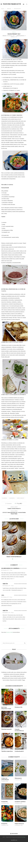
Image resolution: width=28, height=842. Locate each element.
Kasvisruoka (12, 498)
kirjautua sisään (9, 632)
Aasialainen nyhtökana (20, 801)
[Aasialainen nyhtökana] (21, 791)
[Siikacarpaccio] (21, 768)
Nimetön (5, 583)
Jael (2, 595)
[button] (3, 540)
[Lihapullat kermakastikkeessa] (21, 719)
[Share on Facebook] (17, 503)
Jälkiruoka (9, 8)
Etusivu (2, 8)
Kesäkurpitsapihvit (19, 751)
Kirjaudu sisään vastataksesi (20, 568)
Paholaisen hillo (18, 707)
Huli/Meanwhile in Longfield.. (10, 568)
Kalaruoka (4, 498)
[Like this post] (15, 503)
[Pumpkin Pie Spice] (14, 538)
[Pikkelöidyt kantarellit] (7, 719)
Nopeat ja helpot (20, 498)
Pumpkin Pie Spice (14, 556)
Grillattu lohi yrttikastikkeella (5, 779)
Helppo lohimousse (19, 823)
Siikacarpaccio (18, 778)
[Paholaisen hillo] (21, 697)
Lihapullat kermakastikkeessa (19, 730)
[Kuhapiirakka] (7, 791)
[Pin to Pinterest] (20, 503)
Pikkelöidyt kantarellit (6, 729)
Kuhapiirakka (4, 801)
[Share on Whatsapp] (21, 503)
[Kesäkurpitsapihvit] (21, 741)
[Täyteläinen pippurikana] (7, 741)
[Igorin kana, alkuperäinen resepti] (7, 697)
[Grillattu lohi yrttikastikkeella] (7, 768)
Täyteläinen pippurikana (7, 751)
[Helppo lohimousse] (21, 813)
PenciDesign (23, 837)
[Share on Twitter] (18, 503)
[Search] (26, 4)
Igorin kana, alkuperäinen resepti (6, 708)
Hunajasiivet (4, 823)
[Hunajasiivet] (7, 813)
